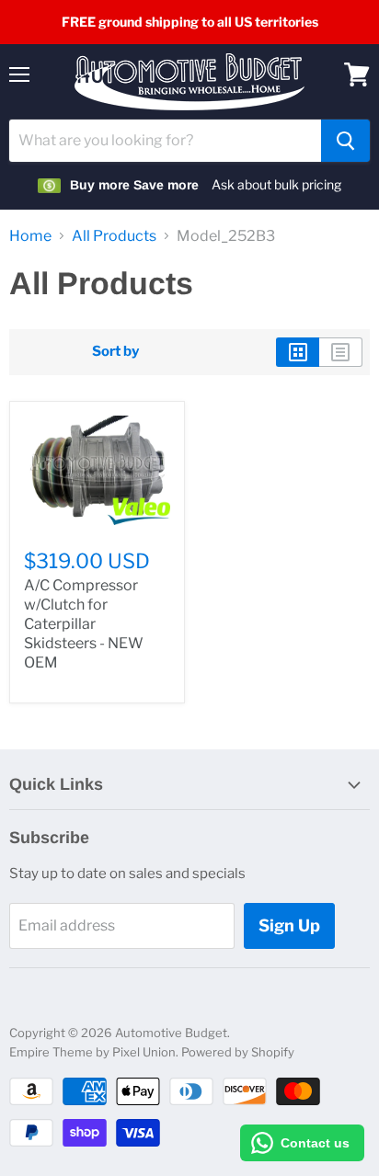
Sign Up (289, 925)
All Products (114, 236)
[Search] (345, 141)
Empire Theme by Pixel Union (92, 1052)
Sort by (115, 352)
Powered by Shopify (237, 1052)
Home (30, 236)
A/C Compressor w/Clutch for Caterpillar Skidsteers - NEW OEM (84, 624)
